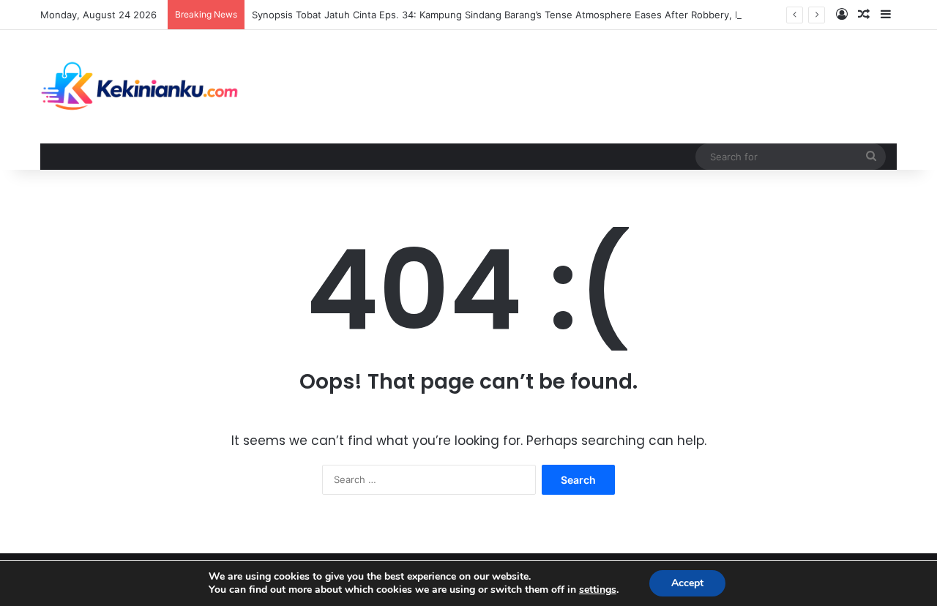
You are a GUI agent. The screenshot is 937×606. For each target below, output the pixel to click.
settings (597, 589)
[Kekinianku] (140, 86)
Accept (687, 583)
